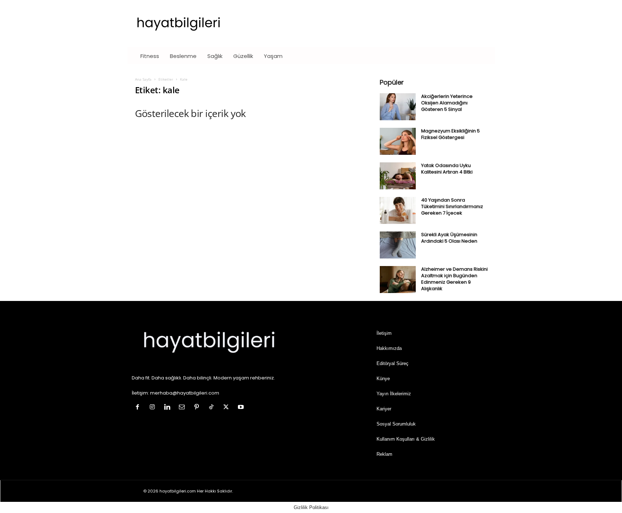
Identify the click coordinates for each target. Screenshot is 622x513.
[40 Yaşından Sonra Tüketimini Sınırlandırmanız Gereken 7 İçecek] (398, 210)
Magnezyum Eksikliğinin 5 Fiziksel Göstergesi (450, 134)
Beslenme (183, 56)
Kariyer (384, 408)
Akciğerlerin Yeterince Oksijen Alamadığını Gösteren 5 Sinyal (447, 103)
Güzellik (243, 56)
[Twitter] (227, 407)
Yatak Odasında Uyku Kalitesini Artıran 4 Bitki (447, 168)
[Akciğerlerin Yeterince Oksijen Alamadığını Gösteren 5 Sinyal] (398, 106)
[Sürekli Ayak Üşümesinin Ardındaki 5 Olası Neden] (398, 244)
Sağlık (214, 56)
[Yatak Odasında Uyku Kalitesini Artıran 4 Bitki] (398, 175)
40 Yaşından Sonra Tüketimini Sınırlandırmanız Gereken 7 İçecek (452, 206)
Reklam (384, 454)
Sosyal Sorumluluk (396, 424)
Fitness (149, 56)
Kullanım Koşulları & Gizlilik (406, 439)
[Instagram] (154, 407)
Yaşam (273, 56)
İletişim (384, 333)
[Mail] (183, 407)
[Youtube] (241, 407)
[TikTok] (213, 407)
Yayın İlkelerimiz (394, 393)
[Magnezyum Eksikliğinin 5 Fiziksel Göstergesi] (398, 141)
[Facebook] (139, 407)
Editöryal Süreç (393, 363)
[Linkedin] (168, 407)
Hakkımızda (389, 348)
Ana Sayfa (143, 79)
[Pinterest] (198, 407)
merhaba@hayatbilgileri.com (184, 393)
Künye (383, 378)
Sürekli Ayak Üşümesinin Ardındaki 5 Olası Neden (449, 237)
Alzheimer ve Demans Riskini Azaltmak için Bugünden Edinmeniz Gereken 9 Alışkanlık (454, 279)
